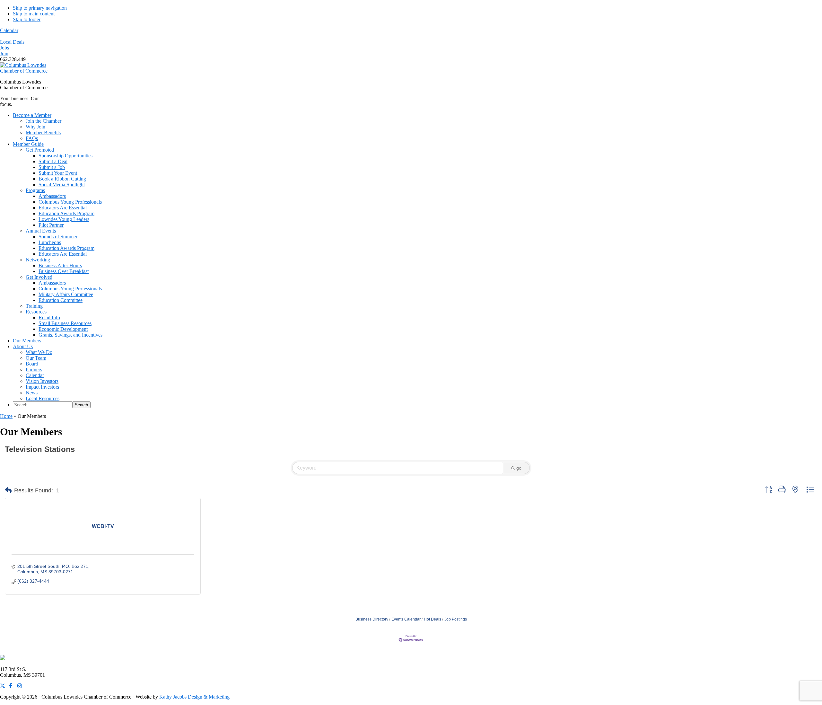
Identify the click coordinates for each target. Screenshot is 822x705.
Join (4, 53)
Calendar (9, 30)
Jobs (4, 47)
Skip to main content (34, 13)
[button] (8, 490)
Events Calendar (406, 619)
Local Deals (12, 42)
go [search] (518, 468)
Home (6, 416)
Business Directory (371, 619)
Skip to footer (26, 19)
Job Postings (455, 619)
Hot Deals (432, 619)
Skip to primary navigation (40, 8)
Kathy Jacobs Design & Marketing (194, 697)
